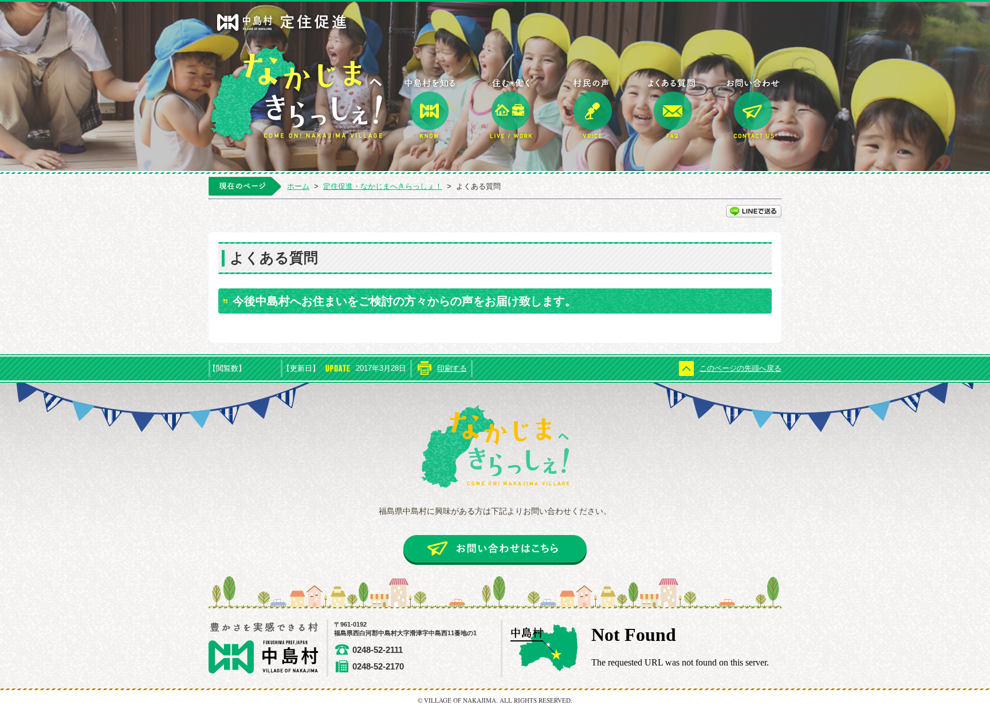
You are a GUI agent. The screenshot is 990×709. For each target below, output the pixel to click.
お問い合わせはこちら (495, 550)
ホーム (298, 186)
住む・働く (511, 109)
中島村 (268, 648)
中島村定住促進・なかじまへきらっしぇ (297, 77)
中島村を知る (430, 109)
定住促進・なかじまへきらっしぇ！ (382, 186)
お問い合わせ (753, 109)
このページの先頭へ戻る (740, 368)
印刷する (452, 368)
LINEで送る (753, 211)
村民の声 (592, 109)
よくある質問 (673, 109)
